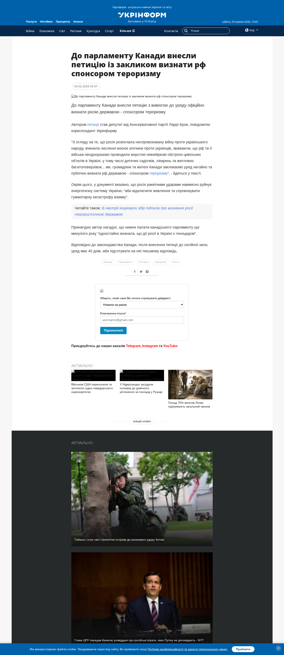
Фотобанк (46, 21)
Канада (108, 262)
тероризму (158, 173)
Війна (30, 31)
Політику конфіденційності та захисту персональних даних (187, 649)
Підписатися (113, 330)
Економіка (47, 31)
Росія (176, 262)
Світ (62, 31)
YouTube (170, 346)
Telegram (133, 346)
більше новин (142, 421)
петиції (93, 124)
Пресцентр (63, 21)
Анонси (78, 21)
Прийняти (243, 649)
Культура (93, 31)
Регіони (75, 31)
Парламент (125, 262)
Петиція (143, 262)
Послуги (31, 21)
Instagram (150, 346)
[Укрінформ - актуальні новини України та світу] (142, 14)
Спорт (109, 31)
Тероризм (160, 262)
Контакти (171, 31)
